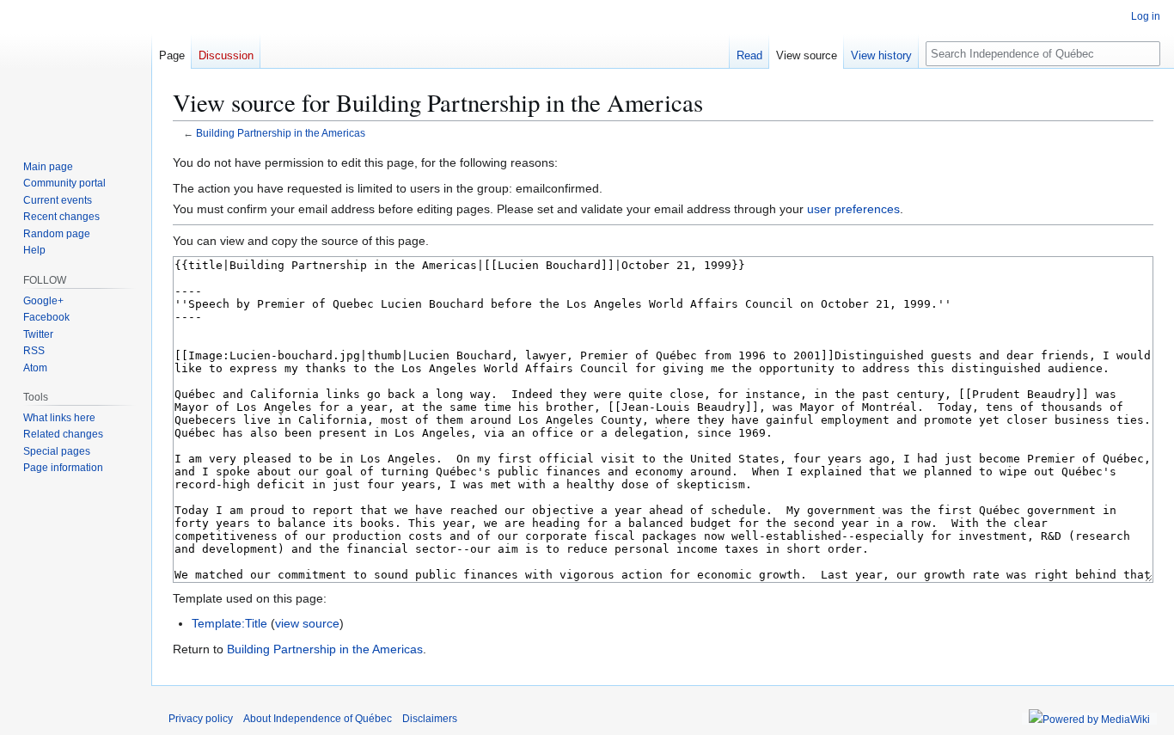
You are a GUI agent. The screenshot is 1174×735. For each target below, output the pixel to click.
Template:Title (229, 623)
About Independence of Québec (317, 719)
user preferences (853, 209)
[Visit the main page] (75, 69)
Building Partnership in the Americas (280, 132)
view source (307, 623)
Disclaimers (429, 719)
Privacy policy (200, 719)
